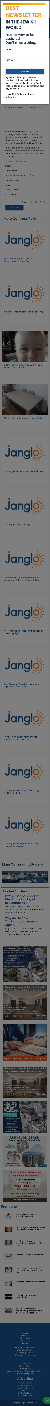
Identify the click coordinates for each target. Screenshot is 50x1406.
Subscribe (25, 71)
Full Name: (10, 60)
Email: (8, 49)
